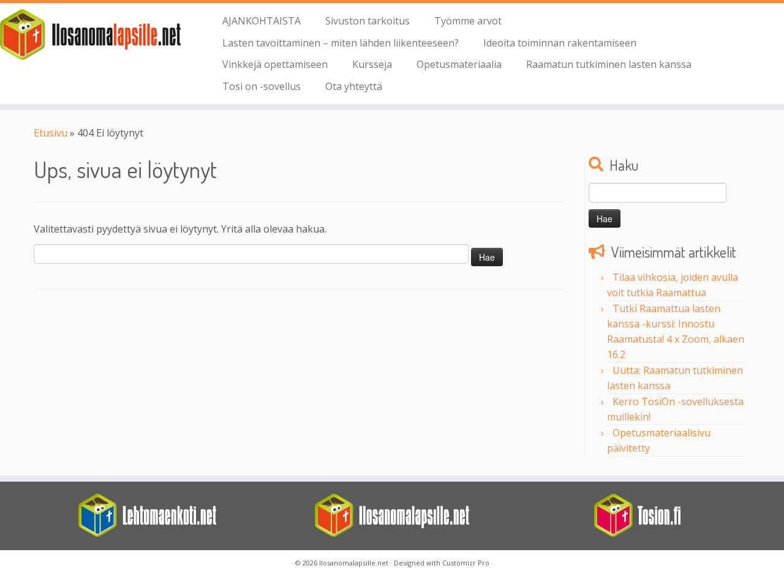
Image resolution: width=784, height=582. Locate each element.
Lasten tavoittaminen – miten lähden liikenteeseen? (340, 43)
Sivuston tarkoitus (367, 21)
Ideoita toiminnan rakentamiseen (559, 43)
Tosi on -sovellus (261, 86)
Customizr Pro (465, 562)
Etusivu (50, 133)
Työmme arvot (468, 21)
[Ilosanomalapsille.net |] (90, 34)
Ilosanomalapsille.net (353, 562)
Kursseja (372, 64)
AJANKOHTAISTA (261, 21)
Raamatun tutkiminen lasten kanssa (609, 64)
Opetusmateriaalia (459, 64)
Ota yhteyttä (353, 86)
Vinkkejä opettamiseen (275, 64)
